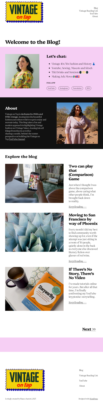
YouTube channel (17, 139)
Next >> (89, 328)
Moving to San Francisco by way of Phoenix (83, 219)
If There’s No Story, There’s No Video (81, 273)
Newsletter (77, 88)
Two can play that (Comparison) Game (81, 172)
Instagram (64, 88)
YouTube (51, 88)
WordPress (94, 398)
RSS (88, 88)
